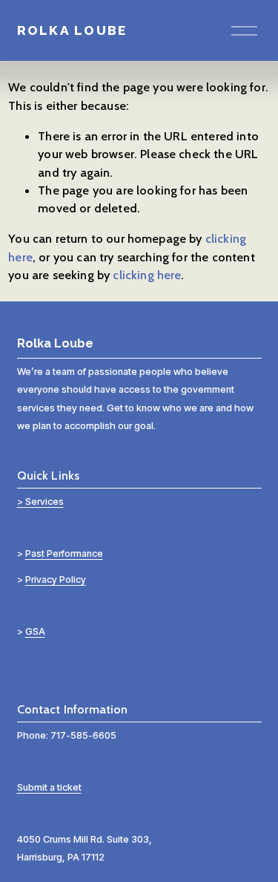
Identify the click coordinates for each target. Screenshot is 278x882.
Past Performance (64, 553)
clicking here (147, 274)
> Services (40, 501)
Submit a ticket (49, 787)
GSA (35, 631)
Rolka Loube (72, 30)
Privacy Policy (55, 579)
